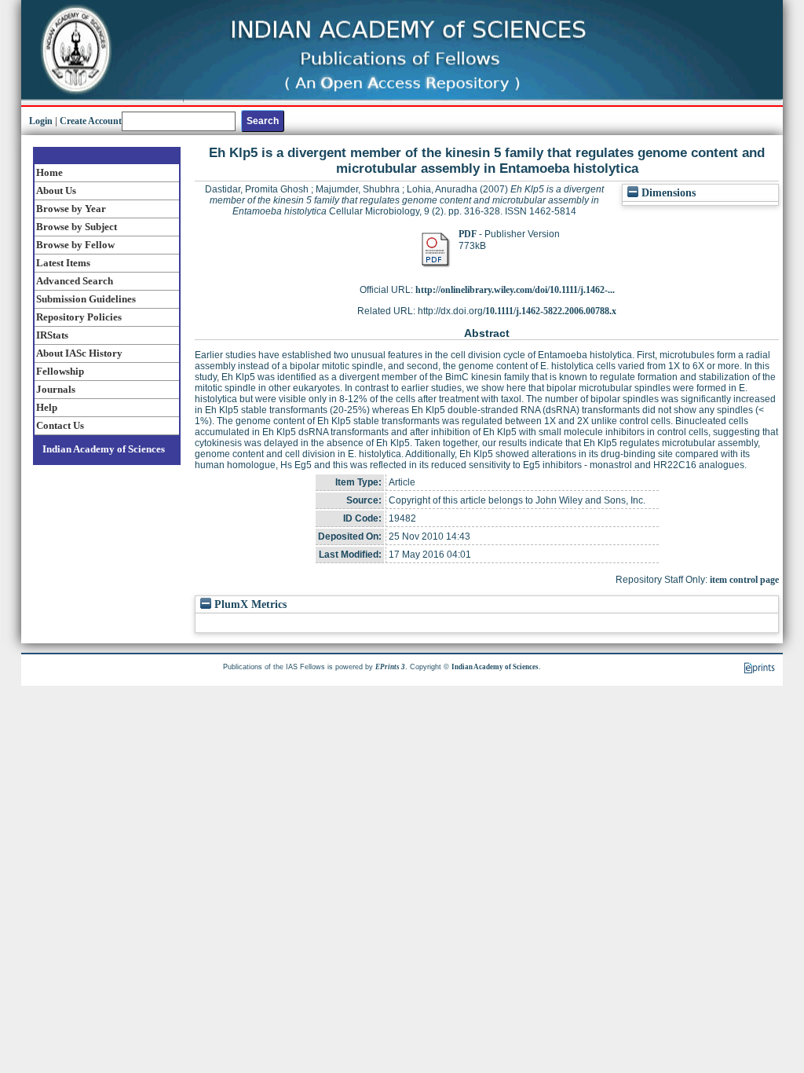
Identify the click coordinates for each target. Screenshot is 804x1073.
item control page (744, 579)
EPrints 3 (390, 667)
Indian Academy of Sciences (103, 449)
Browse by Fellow (75, 245)
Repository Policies (79, 317)
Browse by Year (71, 208)
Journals (55, 389)
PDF (468, 234)
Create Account (91, 120)
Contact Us (60, 425)
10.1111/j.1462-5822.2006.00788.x (550, 311)
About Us (56, 190)
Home (49, 172)
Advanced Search (74, 281)
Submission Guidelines (86, 299)
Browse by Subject (76, 227)
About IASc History (79, 353)
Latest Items (63, 263)
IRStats (52, 335)
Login (41, 120)
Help (46, 407)
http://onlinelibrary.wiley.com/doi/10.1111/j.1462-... (515, 289)
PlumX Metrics (249, 604)
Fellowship (60, 371)
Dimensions (667, 193)
